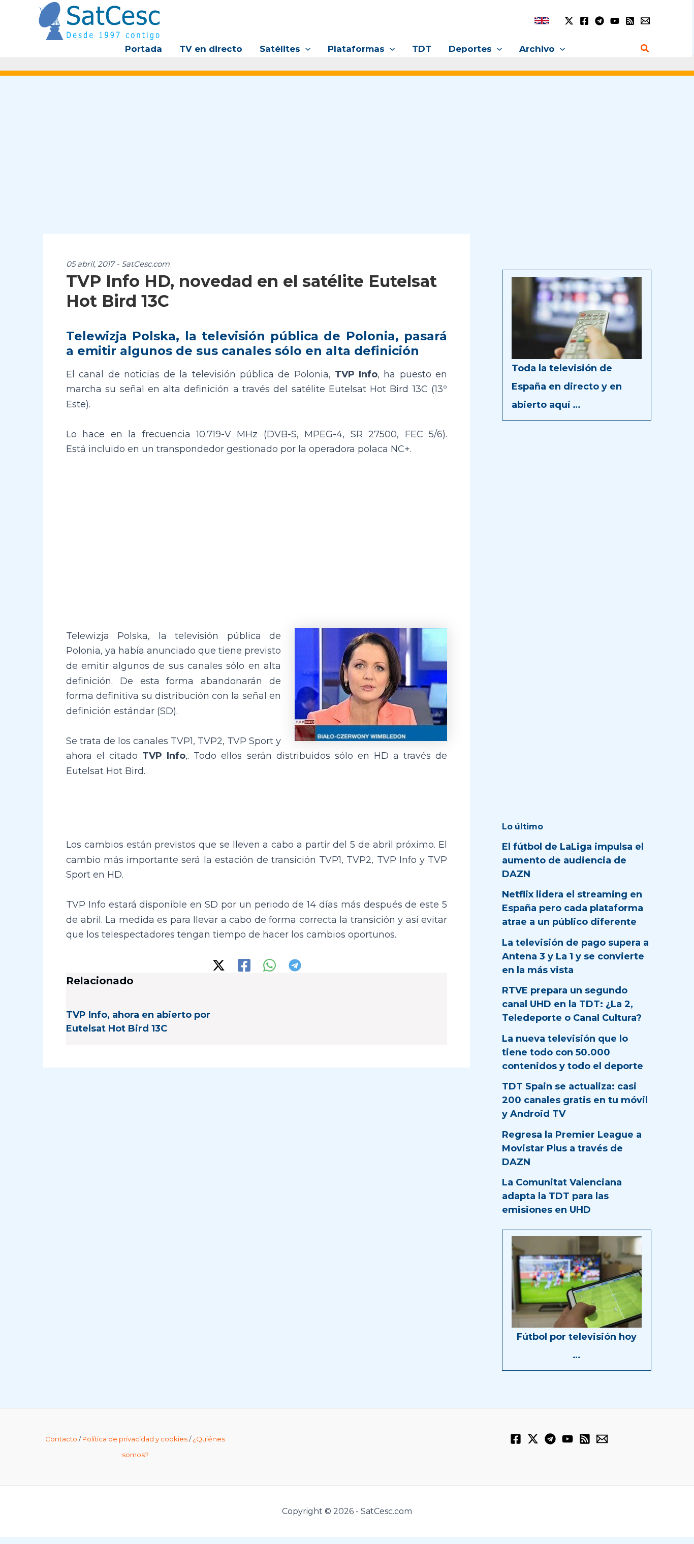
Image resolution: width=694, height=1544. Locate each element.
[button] (305, 48)
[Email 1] (645, 20)
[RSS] (630, 20)
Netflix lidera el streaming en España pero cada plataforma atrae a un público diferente (572, 908)
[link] (541, 20)
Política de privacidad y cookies (134, 1439)
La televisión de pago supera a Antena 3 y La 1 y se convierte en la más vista (575, 956)
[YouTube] (614, 20)
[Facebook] (584, 20)
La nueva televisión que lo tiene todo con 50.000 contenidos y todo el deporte (572, 1052)
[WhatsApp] (269, 965)
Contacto (61, 1439)
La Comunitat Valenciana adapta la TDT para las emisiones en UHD (562, 1196)
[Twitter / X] (569, 20)
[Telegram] (599, 20)
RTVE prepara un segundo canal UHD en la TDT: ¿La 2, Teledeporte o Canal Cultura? (572, 1004)
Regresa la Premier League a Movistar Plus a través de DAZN (572, 1148)
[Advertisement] (347, 161)
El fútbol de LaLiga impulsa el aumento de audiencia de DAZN (573, 860)
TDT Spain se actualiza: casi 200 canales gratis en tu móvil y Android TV (575, 1100)
